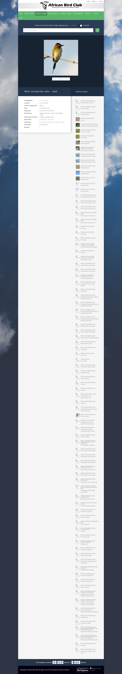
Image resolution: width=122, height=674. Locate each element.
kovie (83, 120)
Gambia (84, 645)
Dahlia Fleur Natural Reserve (89, 247)
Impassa (84, 240)
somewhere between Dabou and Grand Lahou (89, 409)
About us (88, 13)
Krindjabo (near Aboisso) (89, 450)
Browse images (41, 13)
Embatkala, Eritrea (87, 343)
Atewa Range (85, 108)
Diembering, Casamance (88, 265)
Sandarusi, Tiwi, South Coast (89, 482)
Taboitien (84, 349)
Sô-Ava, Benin (86, 517)
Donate (101, 1)
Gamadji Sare (85, 167)
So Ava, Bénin (85, 416)
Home (21, 13)
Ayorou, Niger (85, 587)
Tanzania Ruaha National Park (90, 126)
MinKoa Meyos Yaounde (88, 326)
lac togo (84, 228)
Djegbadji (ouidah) (87, 511)
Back (54, 79)
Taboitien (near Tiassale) (88, 366)
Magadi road (85, 173)
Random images (66, 13)
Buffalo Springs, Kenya (88, 499)
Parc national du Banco (88, 150)
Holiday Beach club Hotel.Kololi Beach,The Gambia (89, 610)
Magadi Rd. (85, 617)
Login (88, 1)
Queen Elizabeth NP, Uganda (90, 631)
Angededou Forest (87, 259)
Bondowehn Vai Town (88, 102)
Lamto (83, 384)
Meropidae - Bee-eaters (47, 119)
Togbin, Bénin (86, 436)
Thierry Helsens (44, 100)
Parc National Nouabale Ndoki (90, 337)
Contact (95, 13)
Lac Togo (84, 137)
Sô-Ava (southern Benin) (89, 506)
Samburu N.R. (85, 372)
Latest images (29, 13)
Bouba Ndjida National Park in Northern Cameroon (90, 297)
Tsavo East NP (86, 143)
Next (67, 79)
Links (21, 18)
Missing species (53, 13)
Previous (61, 79)
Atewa (83, 531)
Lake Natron (85, 179)
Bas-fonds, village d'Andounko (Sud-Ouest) (88, 430)
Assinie (84, 252)
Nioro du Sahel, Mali (87, 575)
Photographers (78, 13)
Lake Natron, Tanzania (88, 445)
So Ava (83, 403)
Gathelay (84, 291)
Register (94, 1)
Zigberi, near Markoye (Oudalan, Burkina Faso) (87, 595)
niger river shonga (87, 549)
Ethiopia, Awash (86, 623)
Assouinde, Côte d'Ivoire (88, 197)
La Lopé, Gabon (86, 131)
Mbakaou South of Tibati (88, 156)
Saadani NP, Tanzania (88, 570)
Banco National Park (87, 278)
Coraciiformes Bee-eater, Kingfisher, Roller (52, 122)
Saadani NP (85, 544)
